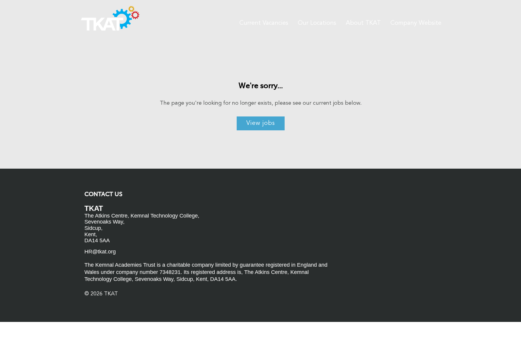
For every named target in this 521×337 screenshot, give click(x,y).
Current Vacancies (263, 23)
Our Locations (317, 23)
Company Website (415, 23)
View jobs (260, 123)
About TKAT (363, 23)
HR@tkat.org (100, 252)
